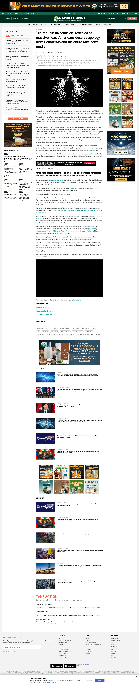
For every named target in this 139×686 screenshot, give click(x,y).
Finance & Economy (70, 24)
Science (98, 24)
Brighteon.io (114, 638)
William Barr (76, 65)
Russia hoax (66, 64)
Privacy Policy (62, 655)
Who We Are (62, 638)
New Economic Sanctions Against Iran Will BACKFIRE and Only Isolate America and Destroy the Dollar (25, 197)
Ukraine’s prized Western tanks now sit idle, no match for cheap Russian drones (17, 108)
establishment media (72, 61)
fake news (89, 61)
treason (45, 65)
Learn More (89, 680)
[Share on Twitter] (46, 57)
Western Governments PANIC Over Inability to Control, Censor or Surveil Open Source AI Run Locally (25, 169)
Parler (112, 644)
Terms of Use (62, 657)
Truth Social (114, 647)
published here (57, 673)
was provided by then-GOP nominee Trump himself (74, 132)
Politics (35, 24)
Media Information (63, 649)
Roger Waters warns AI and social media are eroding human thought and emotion (17, 57)
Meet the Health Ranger (65, 640)
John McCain (61, 62)
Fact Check (82, 61)
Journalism (68, 62)
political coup (94, 62)
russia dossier (58, 64)
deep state (55, 61)
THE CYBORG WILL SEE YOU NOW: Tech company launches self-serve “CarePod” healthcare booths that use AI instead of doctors (80, 421)
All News (87, 640)
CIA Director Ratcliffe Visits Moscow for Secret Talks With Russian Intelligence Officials (17, 42)
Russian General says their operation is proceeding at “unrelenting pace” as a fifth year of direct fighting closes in (17, 49)
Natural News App (90, 647)
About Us (123, 13)
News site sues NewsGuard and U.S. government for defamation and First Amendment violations (78, 436)
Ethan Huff (66, 387)
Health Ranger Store (90, 642)
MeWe (113, 653)
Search (135, 13)
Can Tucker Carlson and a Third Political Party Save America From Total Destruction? (10, 184)
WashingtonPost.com (43, 307)
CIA (41, 29)
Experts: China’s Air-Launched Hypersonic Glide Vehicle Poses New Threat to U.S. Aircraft (17, 101)
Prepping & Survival (86, 24)
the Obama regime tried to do (81, 239)
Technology (107, 24)
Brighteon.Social (115, 640)
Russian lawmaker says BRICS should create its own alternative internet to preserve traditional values (78, 451)
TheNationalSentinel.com (44, 315)
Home (3, 13)
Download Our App (113, 13)
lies (74, 62)
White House (69, 65)
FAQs (128, 13)
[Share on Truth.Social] (58, 57)
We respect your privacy (9, 651)
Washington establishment (56, 65)
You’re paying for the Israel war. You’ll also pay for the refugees (74, 534)
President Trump (41, 64)
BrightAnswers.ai (102, 13)
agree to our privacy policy (47, 682)
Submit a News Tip (63, 653)
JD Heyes (49, 52)
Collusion (42, 61)
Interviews (26, 13)
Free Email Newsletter (64, 642)
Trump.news (77, 300)
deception (48, 61)
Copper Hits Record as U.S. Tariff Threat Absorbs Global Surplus (15, 86)
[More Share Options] (66, 57)
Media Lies (78, 62)
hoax (94, 61)
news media (85, 62)
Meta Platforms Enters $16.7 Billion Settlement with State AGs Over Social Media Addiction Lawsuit (17, 65)
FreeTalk (113, 651)
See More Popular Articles (18, 118)
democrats (62, 61)
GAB (112, 655)
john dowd (53, 62)
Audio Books (34, 13)
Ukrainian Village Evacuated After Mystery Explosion (16, 80)
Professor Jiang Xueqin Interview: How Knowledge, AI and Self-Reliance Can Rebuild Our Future (10, 197)
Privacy (43, 671)
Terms (47, 671)
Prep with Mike (18, 13)
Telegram (113, 642)
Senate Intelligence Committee (84, 334)
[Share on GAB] (54, 57)
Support (61, 644)
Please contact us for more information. (46, 623)
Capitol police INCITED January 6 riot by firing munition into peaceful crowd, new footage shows (80, 550)
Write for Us (62, 647)
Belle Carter (66, 372)
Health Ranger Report (11, 150)
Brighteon (9, 13)
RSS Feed (87, 653)
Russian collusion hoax (77, 64)
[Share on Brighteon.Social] (38, 57)
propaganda (50, 64)
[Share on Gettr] (62, 57)
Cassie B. (66, 403)
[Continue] (39, 647)
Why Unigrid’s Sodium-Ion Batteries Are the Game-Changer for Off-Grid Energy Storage (17, 73)
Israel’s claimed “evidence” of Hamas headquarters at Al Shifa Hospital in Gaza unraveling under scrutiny (79, 581)
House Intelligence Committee (60, 328)
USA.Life (113, 657)
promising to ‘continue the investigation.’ (49, 247)
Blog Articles (88, 651)
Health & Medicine (55, 24)
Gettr (112, 649)
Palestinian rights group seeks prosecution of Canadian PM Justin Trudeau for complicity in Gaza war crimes (79, 405)
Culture (43, 24)
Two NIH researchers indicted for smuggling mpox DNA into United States (16, 93)
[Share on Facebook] (42, 57)
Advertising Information (65, 651)
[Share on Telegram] (50, 57)
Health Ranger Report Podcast (93, 644)
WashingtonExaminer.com (44, 311)
